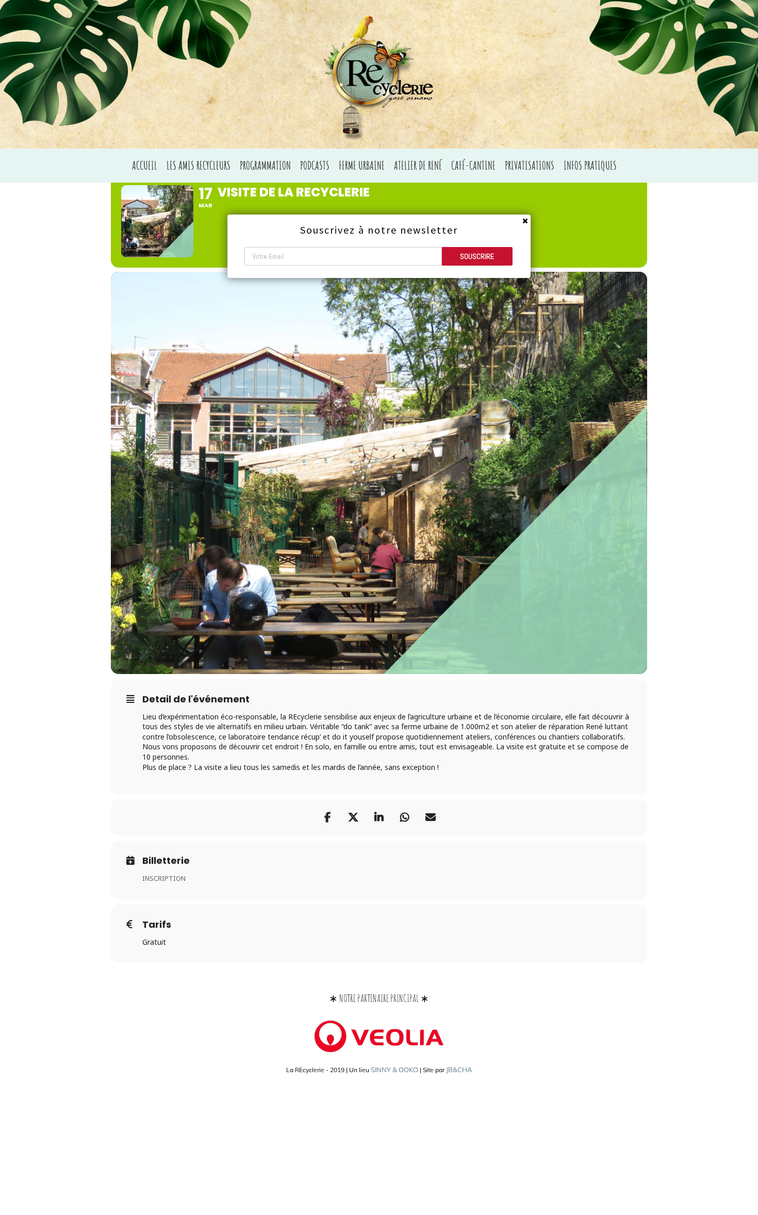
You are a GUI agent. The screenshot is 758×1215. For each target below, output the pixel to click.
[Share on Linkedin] (379, 817)
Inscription (164, 878)
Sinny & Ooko (394, 1069)
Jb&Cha (459, 1069)
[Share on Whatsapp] (405, 817)
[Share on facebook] (327, 817)
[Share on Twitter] (353, 817)
